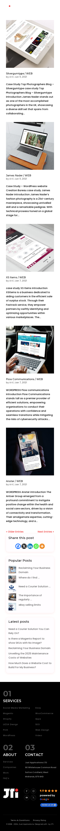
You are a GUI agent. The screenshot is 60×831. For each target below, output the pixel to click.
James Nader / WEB (18, 175)
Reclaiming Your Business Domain (29, 648)
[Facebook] (18, 546)
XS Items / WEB (16, 277)
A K (11, 76)
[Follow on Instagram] (33, 791)
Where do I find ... (29, 577)
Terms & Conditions (20, 820)
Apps (38, 718)
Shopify (7, 718)
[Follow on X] (33, 797)
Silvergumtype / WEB (19, 73)
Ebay (38, 707)
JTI (52, 824)
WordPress (9, 735)
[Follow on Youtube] (26, 797)
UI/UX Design (10, 724)
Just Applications (26, 824)
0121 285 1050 (35, 7)
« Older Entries (15, 531)
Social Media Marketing (16, 707)
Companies (9, 767)
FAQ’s (6, 778)
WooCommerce (44, 713)
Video (38, 735)
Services (8, 761)
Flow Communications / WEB (24, 379)
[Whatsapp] (36, 546)
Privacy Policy (39, 820)
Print (5, 729)
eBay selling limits (30, 605)
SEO (37, 724)
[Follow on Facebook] (26, 791)
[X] (24, 546)
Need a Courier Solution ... (35, 586)
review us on (47, 804)
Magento (8, 713)
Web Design (42, 729)
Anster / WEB (14, 481)
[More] (42, 546)
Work (6, 772)
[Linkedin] (30, 546)
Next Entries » (46, 531)
